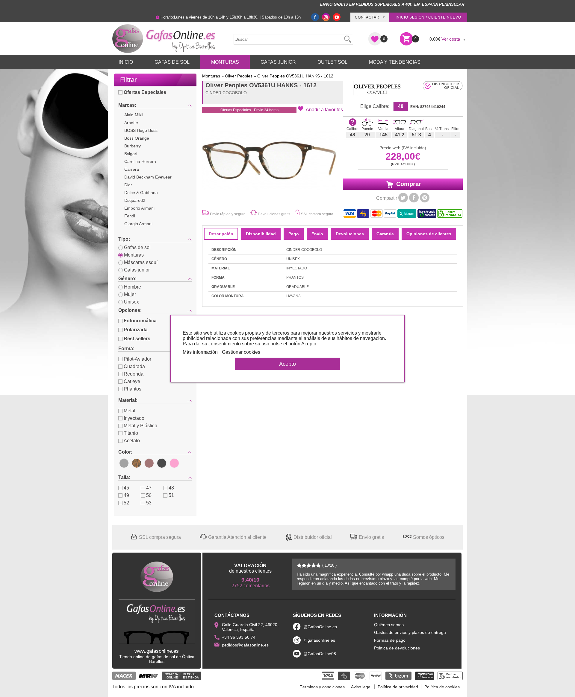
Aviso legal (361, 686)
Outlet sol (332, 62)
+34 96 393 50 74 (238, 637)
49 (126, 495)
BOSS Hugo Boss (141, 130)
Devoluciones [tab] (350, 233)
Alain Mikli (133, 114)
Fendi (129, 215)
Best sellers (137, 338)
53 (149, 502)
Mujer (130, 294)
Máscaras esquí (141, 262)
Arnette (131, 122)
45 (126, 487)
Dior (128, 184)
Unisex (131, 301)
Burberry (132, 146)
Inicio (126, 62)
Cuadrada (134, 366)
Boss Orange (136, 138)
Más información (200, 351)
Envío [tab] (317, 233)
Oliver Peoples (238, 76)
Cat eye (132, 381)
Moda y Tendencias (394, 62)
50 (149, 495)
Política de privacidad (398, 686)
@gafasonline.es (319, 640)
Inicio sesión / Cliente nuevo (428, 17)
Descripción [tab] (221, 233)
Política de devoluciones (397, 648)
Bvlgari (130, 153)
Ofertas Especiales (145, 92)
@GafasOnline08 (319, 653)
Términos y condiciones (322, 686)
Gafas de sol (137, 247)
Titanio (131, 433)
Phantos (132, 388)
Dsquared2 (134, 200)
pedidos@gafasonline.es (245, 645)
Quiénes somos (389, 624)
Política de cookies (442, 686)
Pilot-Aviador (137, 359)
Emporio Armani (139, 208)
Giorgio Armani (138, 223)
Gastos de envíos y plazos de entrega (410, 632)
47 (149, 487)
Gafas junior (137, 269)
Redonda (133, 373)
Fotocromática (140, 320)
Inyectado (134, 418)
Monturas (225, 62)
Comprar (407, 184)
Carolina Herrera (140, 161)
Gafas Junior (278, 62)
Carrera (131, 169)
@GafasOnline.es (320, 626)
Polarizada (136, 329)
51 (171, 495)
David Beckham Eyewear (148, 177)
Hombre (132, 286)
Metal (129, 410)
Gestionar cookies (241, 351)
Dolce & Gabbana (141, 192)
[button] (320, 109)
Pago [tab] (293, 233)
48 (171, 487)
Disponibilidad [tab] (261, 233)
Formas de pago (389, 640)
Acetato (132, 440)
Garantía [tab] (385, 233)
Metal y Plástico (140, 425)
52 (126, 502)
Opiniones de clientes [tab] (428, 233)
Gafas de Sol (172, 62)
